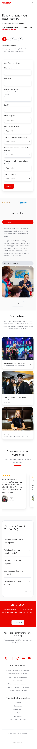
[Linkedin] (23, 658)
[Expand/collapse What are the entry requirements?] (29, 550)
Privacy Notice (17, 742)
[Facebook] (12, 658)
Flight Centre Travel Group (11, 263)
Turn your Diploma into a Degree (18, 687)
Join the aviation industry (18, 677)
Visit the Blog (17, 716)
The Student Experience (17, 719)
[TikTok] (17, 658)
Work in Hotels (18, 680)
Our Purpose (7, 222)
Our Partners (17, 709)
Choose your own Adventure (18, 684)
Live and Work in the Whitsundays (18, 670)
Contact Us (18, 706)
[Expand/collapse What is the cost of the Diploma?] (29, 560)
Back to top (27, 591)
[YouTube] (29, 658)
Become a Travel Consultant (17, 674)
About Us (18, 702)
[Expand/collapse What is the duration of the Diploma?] (29, 539)
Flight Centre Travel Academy (18, 698)
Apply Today (18, 622)
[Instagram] (6, 658)
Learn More (18, 304)
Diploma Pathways (18, 665)
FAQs (18, 713)
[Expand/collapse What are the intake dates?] (29, 581)
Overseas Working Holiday (18, 691)
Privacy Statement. (9, 30)
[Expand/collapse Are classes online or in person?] (29, 571)
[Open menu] (32, 3)
